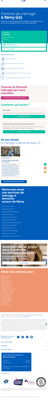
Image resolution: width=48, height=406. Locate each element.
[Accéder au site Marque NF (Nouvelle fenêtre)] (7, 382)
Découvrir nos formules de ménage (14, 181)
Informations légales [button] (6, 349)
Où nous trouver (5, 373)
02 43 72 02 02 (26, 316)
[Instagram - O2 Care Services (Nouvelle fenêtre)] (22, 337)
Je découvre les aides (24, 131)
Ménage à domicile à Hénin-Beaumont (10, 211)
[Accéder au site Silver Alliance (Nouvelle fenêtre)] (41, 382)
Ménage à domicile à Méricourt (9, 220)
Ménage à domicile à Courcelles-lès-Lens (11, 236)
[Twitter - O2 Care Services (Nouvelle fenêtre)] (27, 337)
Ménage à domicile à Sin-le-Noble (9, 217)
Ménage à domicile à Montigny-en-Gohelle (11, 222)
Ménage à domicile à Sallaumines (9, 225)
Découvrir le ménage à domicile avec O (15, 97)
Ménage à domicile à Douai (8, 209)
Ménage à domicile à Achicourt (9, 233)
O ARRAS (6, 35)
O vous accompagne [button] (6, 342)
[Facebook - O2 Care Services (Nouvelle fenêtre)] (18, 337)
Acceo (8, 368)
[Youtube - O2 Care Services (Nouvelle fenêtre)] (31, 337)
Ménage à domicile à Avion (8, 214)
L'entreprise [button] (4, 345)
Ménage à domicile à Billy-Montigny (10, 230)
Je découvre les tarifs (24, 116)
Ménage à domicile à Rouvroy (8, 228)
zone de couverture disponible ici (26, 315)
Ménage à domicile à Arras (8, 206)
